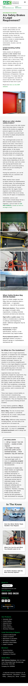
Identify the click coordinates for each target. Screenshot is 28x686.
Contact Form (6, 585)
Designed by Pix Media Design (14, 679)
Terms (17, 676)
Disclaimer (16, 674)
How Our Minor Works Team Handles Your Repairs (13, 524)
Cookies (23, 676)
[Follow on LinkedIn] (3, 601)
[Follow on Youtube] (9, 601)
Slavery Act (11, 676)
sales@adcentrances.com (8, 7)
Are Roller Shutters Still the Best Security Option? (13, 571)
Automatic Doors (7, 619)
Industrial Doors (7, 623)
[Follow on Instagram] (6, 601)
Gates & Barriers (7, 627)
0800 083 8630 (18, 7)
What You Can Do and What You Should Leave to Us (13, 548)
